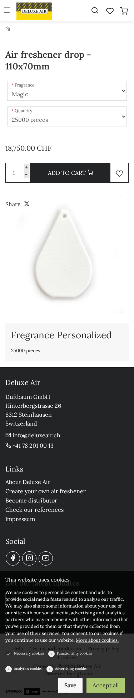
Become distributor (31, 500)
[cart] (124, 11)
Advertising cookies (71, 668)
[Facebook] (13, 558)
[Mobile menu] (7, 11)
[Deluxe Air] (45, 10)
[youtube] (46, 558)
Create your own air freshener (45, 491)
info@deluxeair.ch (35, 435)
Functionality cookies (74, 653)
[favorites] (110, 11)
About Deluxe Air (27, 481)
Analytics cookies (28, 668)
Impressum (20, 518)
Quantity (23, 110)
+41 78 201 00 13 (32, 445)
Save (70, 685)
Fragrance (25, 85)
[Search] (95, 10)
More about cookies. (97, 640)
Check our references (34, 509)
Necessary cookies (29, 653)
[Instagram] (29, 558)
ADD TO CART (67, 172)
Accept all (106, 685)
